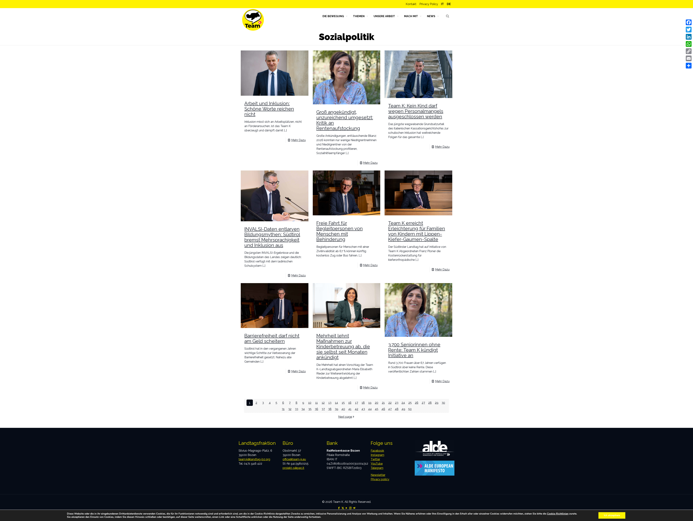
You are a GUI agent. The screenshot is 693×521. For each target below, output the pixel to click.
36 (316, 409)
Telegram (377, 468)
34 (303, 409)
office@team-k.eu (294, 459)
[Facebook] (688, 22)
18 (363, 402)
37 (323, 409)
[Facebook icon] (339, 508)
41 (349, 409)
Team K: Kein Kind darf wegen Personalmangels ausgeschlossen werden (415, 111)
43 (363, 409)
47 (390, 409)
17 (356, 402)
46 (383, 409)
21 (383, 402)
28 (430, 402)
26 (416, 402)
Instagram (377, 455)
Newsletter (378, 475)
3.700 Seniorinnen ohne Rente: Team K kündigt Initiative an (414, 350)
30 (443, 402)
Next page (345, 416)
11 (316, 402)
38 (330, 409)
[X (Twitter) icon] (342, 508)
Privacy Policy (428, 4)
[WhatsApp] (688, 44)
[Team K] (253, 20)
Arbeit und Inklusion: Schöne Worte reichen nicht (269, 109)
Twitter (375, 459)
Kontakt (411, 4)
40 (343, 409)
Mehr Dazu (298, 140)
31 (283, 409)
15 (343, 402)
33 (296, 409)
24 (403, 402)
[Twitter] (688, 29)
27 (423, 402)
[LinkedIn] (688, 36)
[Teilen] (688, 65)
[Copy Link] (688, 51)
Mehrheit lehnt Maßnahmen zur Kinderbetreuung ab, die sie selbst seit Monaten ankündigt (343, 346)
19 (369, 402)
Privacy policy (380, 479)
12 (323, 402)
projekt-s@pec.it (293, 468)
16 (349, 402)
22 (390, 402)
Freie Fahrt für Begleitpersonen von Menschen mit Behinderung (339, 231)
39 (336, 409)
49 (403, 409)
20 (376, 402)
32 (289, 409)
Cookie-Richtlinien (557, 513)
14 (336, 402)
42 (356, 409)
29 (436, 402)
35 (309, 409)
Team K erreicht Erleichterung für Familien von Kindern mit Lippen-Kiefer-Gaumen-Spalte (416, 231)
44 (370, 409)
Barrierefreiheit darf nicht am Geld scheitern (271, 338)
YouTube (377, 463)
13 (329, 402)
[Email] (688, 58)
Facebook (377, 450)
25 (410, 402)
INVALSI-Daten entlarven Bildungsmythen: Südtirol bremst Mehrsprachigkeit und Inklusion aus (272, 237)
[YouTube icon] (346, 508)
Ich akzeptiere (612, 515)
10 (309, 402)
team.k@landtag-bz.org (254, 459)
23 (396, 402)
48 (396, 409)
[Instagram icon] (350, 508)
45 (376, 409)
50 (410, 409)
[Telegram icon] (354, 508)
